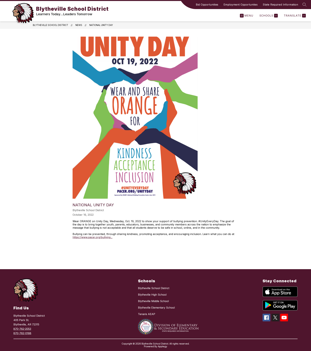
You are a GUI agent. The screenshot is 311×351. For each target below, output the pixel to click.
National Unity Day (101, 25)
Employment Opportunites (241, 4)
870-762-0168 (22, 333)
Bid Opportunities (207, 4)
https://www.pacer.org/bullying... (92, 237)
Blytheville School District (50, 25)
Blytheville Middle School (153, 301)
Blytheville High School (152, 294)
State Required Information (280, 4)
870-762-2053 (22, 328)
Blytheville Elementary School (156, 307)
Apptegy (162, 346)
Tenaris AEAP (146, 314)
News (78, 25)
